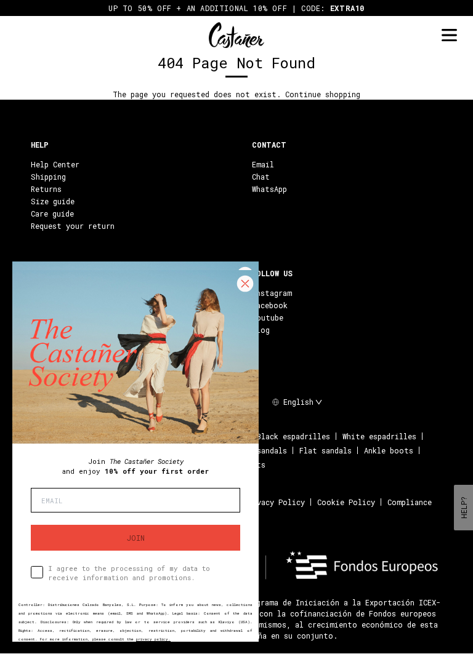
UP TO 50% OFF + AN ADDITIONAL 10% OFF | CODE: (236, 8)
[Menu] (449, 35)
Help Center (55, 164)
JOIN (136, 538)
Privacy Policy (274, 502)
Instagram (272, 293)
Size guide (53, 201)
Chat (261, 176)
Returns (46, 189)
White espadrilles (379, 436)
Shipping (48, 176)
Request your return (73, 226)
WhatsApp (269, 189)
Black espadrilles (293, 436)
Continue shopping (322, 94)
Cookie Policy (346, 502)
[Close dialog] (245, 283)
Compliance (409, 502)
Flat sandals (325, 450)
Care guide (52, 213)
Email (263, 164)
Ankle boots (388, 450)
